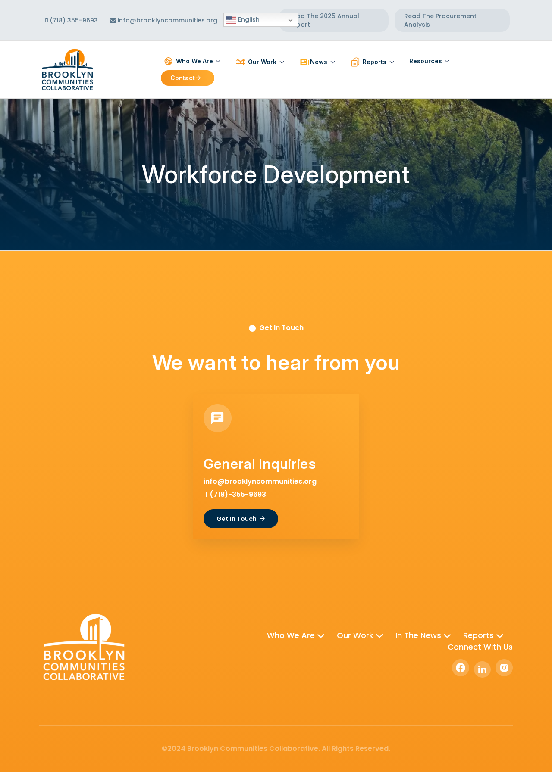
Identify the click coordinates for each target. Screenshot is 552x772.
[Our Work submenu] (379, 635)
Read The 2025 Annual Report (324, 20)
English (248, 19)
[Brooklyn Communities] (67, 69)
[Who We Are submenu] (321, 635)
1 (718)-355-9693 (235, 494)
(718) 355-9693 (73, 20)
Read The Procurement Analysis (440, 20)
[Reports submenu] (500, 635)
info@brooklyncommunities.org (167, 20)
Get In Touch (236, 518)
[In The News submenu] (447, 635)
